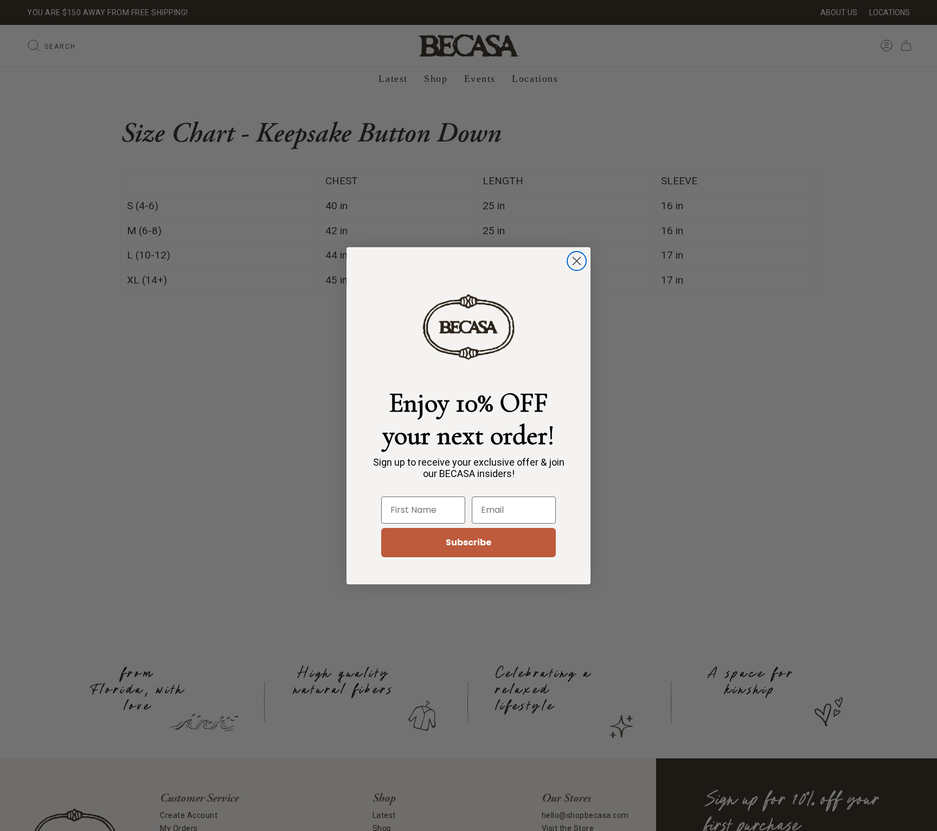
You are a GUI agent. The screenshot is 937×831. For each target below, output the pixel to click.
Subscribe (468, 542)
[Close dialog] (576, 261)
